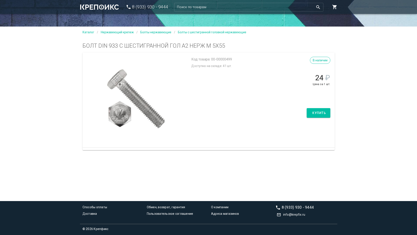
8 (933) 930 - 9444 (298, 207)
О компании (220, 207)
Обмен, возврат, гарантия (166, 207)
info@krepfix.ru (294, 214)
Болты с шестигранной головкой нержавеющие (212, 32)
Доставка (90, 213)
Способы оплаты (95, 207)
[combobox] (248, 7)
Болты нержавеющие (155, 32)
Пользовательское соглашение (170, 213)
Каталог (88, 32)
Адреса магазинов (225, 213)
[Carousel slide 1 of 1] (136, 137)
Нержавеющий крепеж (117, 32)
